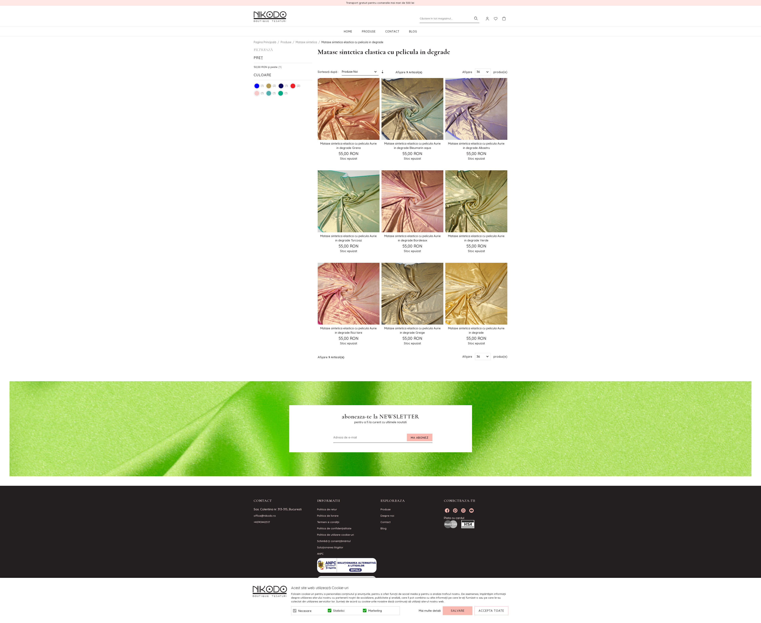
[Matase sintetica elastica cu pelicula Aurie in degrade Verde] (476, 201)
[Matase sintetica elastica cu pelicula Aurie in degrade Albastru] (476, 109)
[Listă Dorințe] (495, 18)
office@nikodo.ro (265, 515)
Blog (413, 31)
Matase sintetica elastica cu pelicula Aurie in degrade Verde (476, 238)
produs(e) (500, 72)
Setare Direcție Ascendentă (382, 73)
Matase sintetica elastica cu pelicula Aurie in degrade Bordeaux (412, 238)
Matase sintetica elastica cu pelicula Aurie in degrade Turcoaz (348, 238)
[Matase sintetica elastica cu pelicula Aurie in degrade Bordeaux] (412, 201)
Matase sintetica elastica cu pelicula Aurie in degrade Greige (412, 330)
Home (348, 31)
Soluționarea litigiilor (330, 547)
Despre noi (387, 515)
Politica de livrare (327, 515)
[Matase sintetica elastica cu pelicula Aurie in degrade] (476, 294)
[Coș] (504, 18)
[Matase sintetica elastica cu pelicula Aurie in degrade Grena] (349, 109)
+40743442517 (262, 522)
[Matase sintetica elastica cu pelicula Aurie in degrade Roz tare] (349, 294)
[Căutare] (475, 18)
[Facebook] (447, 510)
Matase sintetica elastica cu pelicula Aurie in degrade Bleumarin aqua (412, 146)
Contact (392, 31)
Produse (369, 31)
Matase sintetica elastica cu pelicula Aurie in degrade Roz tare (348, 330)
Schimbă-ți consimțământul (334, 541)
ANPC (320, 553)
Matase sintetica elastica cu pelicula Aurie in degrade (476, 330)
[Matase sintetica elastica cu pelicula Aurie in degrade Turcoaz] (349, 201)
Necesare (305, 611)
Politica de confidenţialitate (334, 528)
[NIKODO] (270, 16)
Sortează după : (328, 72)
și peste (265, 67)
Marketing (375, 611)
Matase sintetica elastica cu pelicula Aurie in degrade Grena (348, 146)
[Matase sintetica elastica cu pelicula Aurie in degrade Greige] (412, 294)
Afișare (467, 72)
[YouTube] (471, 510)
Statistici (338, 611)
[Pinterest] (455, 510)
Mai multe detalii (430, 611)
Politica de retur (327, 509)
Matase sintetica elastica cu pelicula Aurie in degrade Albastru (476, 146)
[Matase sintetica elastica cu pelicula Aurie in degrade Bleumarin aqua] (412, 109)
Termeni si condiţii (328, 522)
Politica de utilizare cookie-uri (335, 534)
